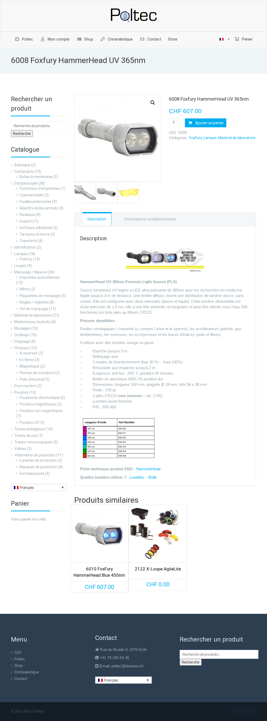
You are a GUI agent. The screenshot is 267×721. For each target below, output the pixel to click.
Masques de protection (38, 467)
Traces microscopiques (33, 442)
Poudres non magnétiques (41, 411)
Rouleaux (27, 215)
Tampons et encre (35, 234)
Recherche (22, 133)
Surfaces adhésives (36, 228)
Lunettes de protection (38, 460)
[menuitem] (24, 39)
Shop (18, 665)
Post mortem (25, 386)
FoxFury (26, 259)
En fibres (27, 360)
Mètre (24, 289)
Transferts (28, 241)
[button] (152, 102)
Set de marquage (34, 309)
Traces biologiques (29, 429)
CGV (17, 652)
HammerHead (148, 469)
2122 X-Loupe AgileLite (158, 568)
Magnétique (29, 366)
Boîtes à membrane (36, 177)
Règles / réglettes (34, 302)
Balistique (22, 165)
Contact (20, 679)
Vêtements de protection (35, 455)
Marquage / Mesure (30, 272)
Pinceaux (21, 348)
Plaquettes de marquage (40, 296)
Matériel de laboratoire (33, 315)
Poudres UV (29, 422)
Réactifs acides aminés (39, 208)
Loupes (20, 266)
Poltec (19, 659)
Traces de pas (25, 435)
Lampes (21, 254)
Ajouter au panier (209, 123)
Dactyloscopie (25, 183)
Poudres (21, 392)
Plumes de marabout (37, 373)
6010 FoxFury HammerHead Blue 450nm (99, 572)
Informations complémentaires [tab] (150, 219)
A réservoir (29, 353)
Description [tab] (97, 219)
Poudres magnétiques (38, 404)
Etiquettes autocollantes (40, 277)
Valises (20, 449)
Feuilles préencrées (35, 201)
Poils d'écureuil (32, 379)
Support (26, 221)
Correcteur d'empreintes (40, 188)
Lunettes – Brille (143, 477)
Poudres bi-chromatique (39, 398)
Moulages (22, 328)
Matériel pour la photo (32, 322)
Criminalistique (26, 672)
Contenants (24, 171)
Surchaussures (32, 473)
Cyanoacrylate (31, 195)
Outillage (21, 335)
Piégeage (22, 341)
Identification (25, 247)
